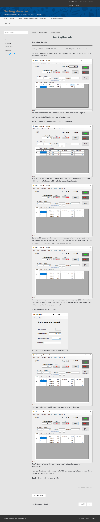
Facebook (81, 518)
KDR (26, 518)
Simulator (8, 23)
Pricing (71, 5)
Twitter (88, 518)
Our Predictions (57, 19)
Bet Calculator (16, 19)
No (89, 504)
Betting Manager (16, 11)
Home (6, 19)
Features (91, 1)
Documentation (83, 1)
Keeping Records (10, 54)
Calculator (8, 50)
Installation (8, 43)
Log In (77, 5)
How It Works (73, 1)
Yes (82, 504)
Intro (6, 40)
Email (94, 518)
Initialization (9, 47)
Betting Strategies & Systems (35, 19)
